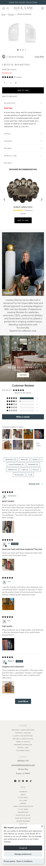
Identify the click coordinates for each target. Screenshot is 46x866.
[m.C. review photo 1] (8, 604)
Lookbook (23, 791)
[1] (20, 49)
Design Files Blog (23, 815)
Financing (23, 824)
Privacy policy (9, 861)
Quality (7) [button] (36, 459)
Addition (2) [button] (12, 470)
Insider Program (23, 821)
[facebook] (15, 780)
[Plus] (16, 83)
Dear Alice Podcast (23, 818)
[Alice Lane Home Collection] (23, 8)
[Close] (42, 826)
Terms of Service (23, 742)
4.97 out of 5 (7, 390)
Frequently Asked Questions (23, 730)
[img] (7, 492)
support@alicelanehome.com (23, 765)
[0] (17, 49)
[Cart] (42, 8)
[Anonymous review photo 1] (8, 527)
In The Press (23, 797)
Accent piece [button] (19, 475)
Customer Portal (23, 750)
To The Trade (23, 809)
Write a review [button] (23, 416)
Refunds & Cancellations (23, 739)
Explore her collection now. (23, 330)
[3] (25, 49)
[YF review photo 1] (8, 565)
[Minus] (4, 83)
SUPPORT (23, 725)
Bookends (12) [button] (10, 459)
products (11, 14)
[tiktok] (31, 780)
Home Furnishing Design (23, 806)
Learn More (39, 56)
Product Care (23, 747)
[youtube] (27, 780)
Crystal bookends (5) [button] (16, 464)
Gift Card (23, 800)
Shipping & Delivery (23, 733)
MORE (23, 787)
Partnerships (23, 812)
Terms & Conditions (24, 861)
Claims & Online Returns (23, 736)
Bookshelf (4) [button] (33, 464)
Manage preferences (23, 854)
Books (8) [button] (24, 459)
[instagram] (19, 780)
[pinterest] (23, 780)
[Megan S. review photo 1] (8, 687)
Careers (23, 803)
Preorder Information (23, 745)
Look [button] (30, 475)
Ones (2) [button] (36, 470)
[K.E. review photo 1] (8, 644)
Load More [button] (23, 701)
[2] (23, 49)
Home (3, 14)
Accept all (23, 848)
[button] (8, 77)
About (23, 794)
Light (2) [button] (24, 470)
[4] (28, 49)
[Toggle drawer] (3, 8)
